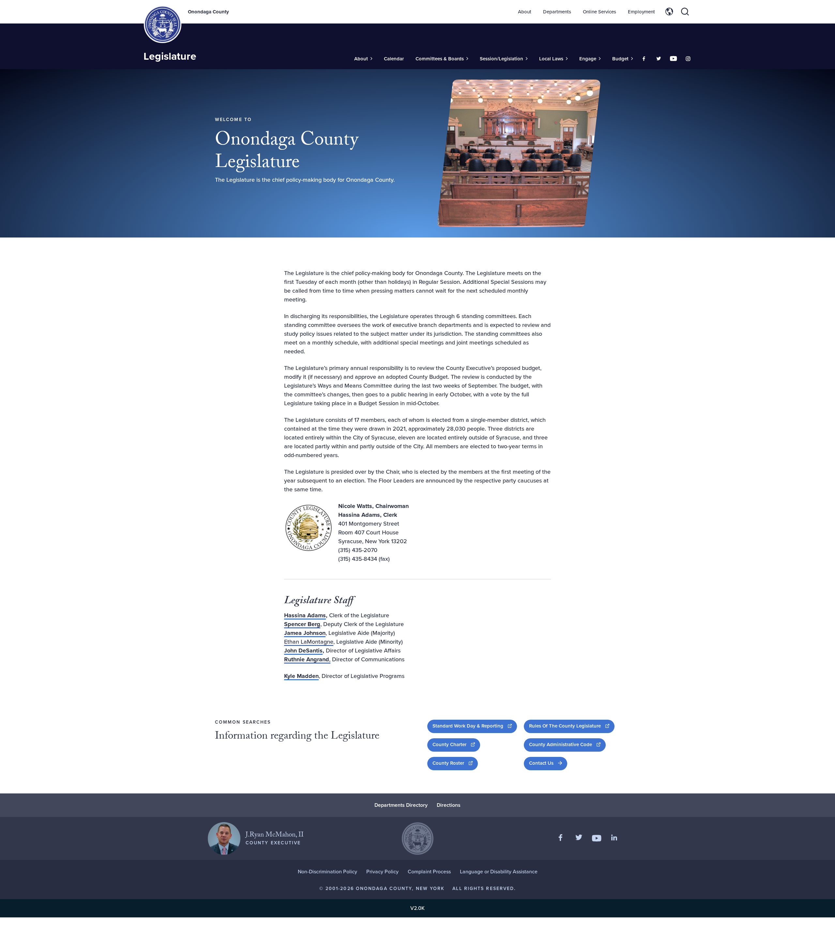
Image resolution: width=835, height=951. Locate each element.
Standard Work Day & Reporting (475, 725)
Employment (641, 11)
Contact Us (541, 763)
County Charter (456, 744)
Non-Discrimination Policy (327, 871)
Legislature (170, 56)
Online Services (599, 11)
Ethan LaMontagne (308, 641)
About (524, 11)
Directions (449, 805)
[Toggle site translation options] (669, 11)
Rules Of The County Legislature (572, 725)
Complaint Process (429, 871)
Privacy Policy (382, 871)
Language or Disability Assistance (499, 871)
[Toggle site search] (684, 11)
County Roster (455, 763)
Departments (557, 11)
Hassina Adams (305, 615)
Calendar (394, 58)
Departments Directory (401, 805)
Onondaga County (208, 11)
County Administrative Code (567, 744)
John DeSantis (303, 650)
